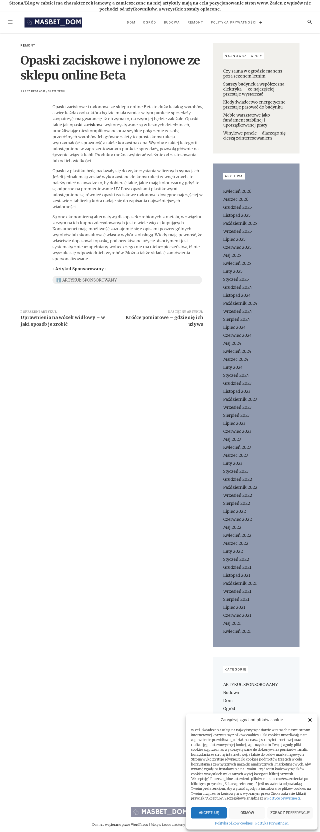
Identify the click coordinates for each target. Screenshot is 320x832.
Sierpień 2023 (236, 415)
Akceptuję (209, 812)
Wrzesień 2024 (237, 311)
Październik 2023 (240, 399)
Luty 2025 (232, 271)
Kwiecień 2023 (237, 447)
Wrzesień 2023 (237, 407)
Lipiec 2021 (234, 607)
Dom (131, 22)
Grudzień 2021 (237, 567)
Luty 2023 (232, 463)
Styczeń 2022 (236, 559)
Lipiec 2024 (234, 327)
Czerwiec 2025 (237, 247)
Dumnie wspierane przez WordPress (120, 824)
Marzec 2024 (235, 359)
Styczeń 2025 (236, 279)
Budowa (172, 22)
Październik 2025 (240, 223)
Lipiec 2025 (234, 239)
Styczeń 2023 (235, 471)
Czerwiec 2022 (237, 519)
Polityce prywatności (283, 798)
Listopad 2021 (236, 575)
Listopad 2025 (236, 215)
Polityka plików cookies (234, 823)
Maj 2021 (232, 623)
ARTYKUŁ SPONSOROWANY (250, 684)
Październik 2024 (240, 303)
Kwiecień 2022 (237, 535)
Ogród (149, 22)
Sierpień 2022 (236, 503)
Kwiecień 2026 (237, 191)
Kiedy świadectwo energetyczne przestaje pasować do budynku (254, 105)
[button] (310, 720)
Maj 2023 (232, 439)
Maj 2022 (232, 527)
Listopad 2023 (236, 391)
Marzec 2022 (235, 543)
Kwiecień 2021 (237, 631)
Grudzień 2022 (237, 479)
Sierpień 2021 (236, 599)
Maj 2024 (232, 343)
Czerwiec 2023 (237, 431)
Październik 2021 (240, 583)
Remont (196, 22)
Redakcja (38, 91)
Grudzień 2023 (237, 383)
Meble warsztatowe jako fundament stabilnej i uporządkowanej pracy (246, 120)
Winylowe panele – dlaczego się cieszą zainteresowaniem (254, 135)
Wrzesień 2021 (237, 591)
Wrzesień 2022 (237, 495)
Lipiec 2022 (234, 511)
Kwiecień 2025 (237, 263)
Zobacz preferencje (290, 812)
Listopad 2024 (237, 295)
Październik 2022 (240, 487)
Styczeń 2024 (236, 375)
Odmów (247, 812)
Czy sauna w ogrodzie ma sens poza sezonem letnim (252, 73)
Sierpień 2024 (236, 319)
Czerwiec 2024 (237, 335)
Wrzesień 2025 (237, 231)
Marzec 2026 (235, 199)
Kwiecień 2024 (237, 351)
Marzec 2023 (235, 455)
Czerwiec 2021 (237, 615)
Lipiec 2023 (234, 423)
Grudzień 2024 (237, 287)
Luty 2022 (233, 551)
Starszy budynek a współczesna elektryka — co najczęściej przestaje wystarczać (253, 89)
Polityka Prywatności (271, 823)
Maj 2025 (232, 255)
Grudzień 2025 (237, 207)
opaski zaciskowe (87, 124)
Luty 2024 (233, 367)
